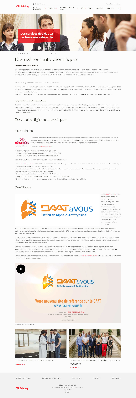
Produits (99, 8)
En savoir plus (20, 364)
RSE (90, 8)
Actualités (109, 4)
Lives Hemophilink (26, 164)
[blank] (118, 388)
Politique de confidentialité (51, 378)
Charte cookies (77, 378)
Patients (52, 8)
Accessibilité (97, 378)
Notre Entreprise (37, 8)
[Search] (119, 8)
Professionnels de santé (67, 8)
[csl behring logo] (21, 388)
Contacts (117, 4)
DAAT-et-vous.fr (111, 194)
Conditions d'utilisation (23, 378)
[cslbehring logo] (22, 7)
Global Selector (40, 4)
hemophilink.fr (46, 147)
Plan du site (116, 378)
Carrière (110, 8)
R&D (82, 8)
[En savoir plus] (41, 343)
